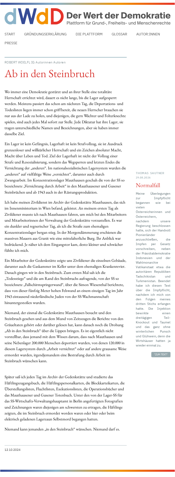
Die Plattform (89, 34)
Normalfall (148, 185)
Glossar (119, 34)
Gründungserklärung (45, 34)
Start (10, 34)
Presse (11, 43)
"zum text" (161, 354)
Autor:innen (148, 34)
